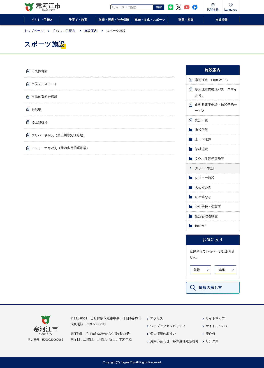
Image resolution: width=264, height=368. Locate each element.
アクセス (156, 318)
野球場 (36, 109)
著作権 (210, 333)
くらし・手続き (64, 31)
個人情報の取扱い (163, 333)
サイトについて (217, 326)
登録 (196, 270)
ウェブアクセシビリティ (168, 326)
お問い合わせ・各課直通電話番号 (174, 341)
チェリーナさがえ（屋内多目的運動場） (60, 148)
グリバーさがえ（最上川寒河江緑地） (58, 135)
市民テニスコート (44, 84)
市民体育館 (39, 71)
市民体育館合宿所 (44, 97)
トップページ (34, 31)
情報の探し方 (210, 287)
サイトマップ (215, 318)
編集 (222, 270)
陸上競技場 (39, 122)
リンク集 (212, 341)
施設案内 (90, 31)
